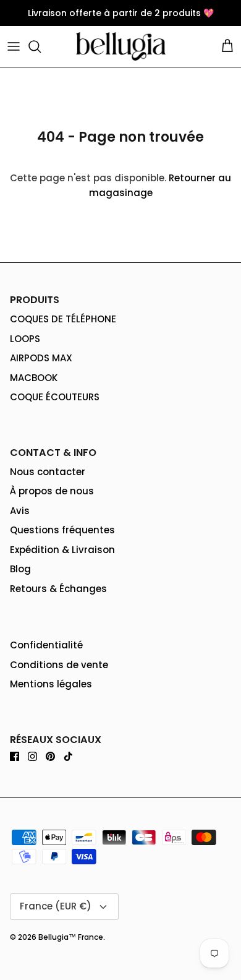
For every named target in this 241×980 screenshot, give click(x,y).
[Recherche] (40, 46)
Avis (20, 510)
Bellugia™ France (70, 937)
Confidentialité (46, 644)
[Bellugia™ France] (121, 46)
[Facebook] (14, 756)
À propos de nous (52, 490)
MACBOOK (33, 377)
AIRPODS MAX (41, 357)
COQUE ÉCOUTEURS (54, 396)
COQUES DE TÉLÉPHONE (63, 318)
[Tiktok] (68, 756)
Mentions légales (51, 683)
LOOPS (25, 338)
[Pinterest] (50, 756)
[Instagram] (32, 756)
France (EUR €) (55, 906)
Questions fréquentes (62, 529)
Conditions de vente (59, 664)
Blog (20, 568)
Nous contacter (47, 471)
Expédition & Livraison (62, 549)
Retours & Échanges (58, 588)
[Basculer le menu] (13, 46)
